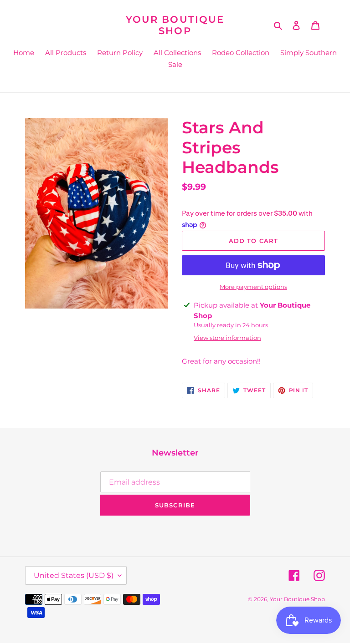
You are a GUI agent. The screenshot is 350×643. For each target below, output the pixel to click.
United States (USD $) (73, 575)
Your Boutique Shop (175, 25)
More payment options (253, 286)
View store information (227, 337)
